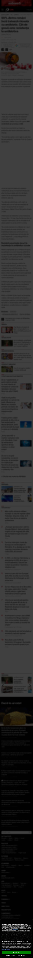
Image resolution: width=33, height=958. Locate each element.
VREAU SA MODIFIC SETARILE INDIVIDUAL (16, 955)
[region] (16, 938)
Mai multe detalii (15, 929)
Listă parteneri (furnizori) (6, 949)
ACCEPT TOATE (16, 952)
